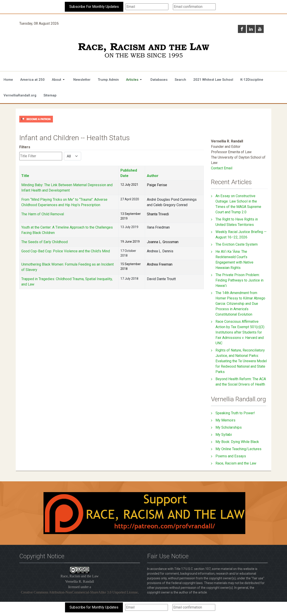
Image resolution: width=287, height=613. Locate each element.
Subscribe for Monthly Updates (94, 607)
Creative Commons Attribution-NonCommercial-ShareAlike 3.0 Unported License (79, 592)
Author (153, 176)
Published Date (128, 173)
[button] (59, 79)
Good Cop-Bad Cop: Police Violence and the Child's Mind (65, 251)
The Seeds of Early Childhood (44, 242)
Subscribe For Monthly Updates (94, 6)
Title (25, 176)
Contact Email (221, 168)
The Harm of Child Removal (42, 214)
